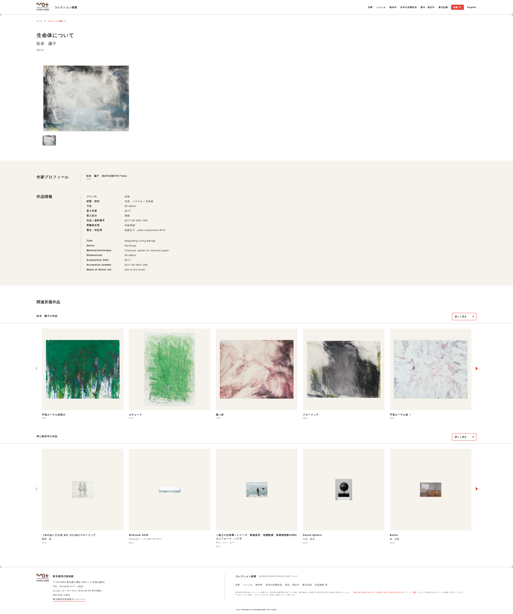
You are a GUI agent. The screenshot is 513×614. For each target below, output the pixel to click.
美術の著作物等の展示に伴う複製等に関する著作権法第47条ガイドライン (383, 592)
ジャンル (381, 7)
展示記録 (443, 7)
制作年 (393, 7)
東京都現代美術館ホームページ (69, 599)
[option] (86, 98)
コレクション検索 (55, 21)
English (471, 7)
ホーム (39, 21)
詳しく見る (461, 316)
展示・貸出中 (428, 7)
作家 (370, 7)
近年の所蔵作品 (408, 7)
